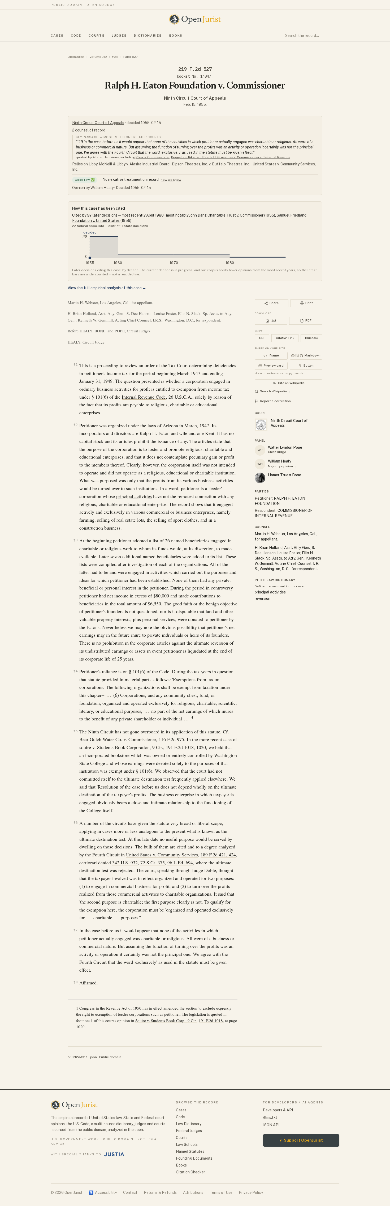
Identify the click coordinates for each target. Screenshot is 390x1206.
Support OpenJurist (301, 1140)
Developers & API (278, 1110)
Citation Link (285, 338)
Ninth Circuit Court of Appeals (195, 98)
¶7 (75, 930)
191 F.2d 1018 (211, 1020)
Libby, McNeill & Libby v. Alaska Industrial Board (129, 164)
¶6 (75, 823)
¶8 (75, 982)
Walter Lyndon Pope (285, 447)
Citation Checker (190, 1172)
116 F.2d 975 (171, 739)
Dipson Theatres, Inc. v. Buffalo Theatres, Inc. (211, 164)
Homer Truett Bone (284, 475)
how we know (171, 180)
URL (262, 338)
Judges (119, 35)
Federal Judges (189, 1131)
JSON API (271, 1125)
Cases (57, 35)
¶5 (75, 731)
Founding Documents (194, 1158)
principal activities (134, 496)
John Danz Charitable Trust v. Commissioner (226, 215)
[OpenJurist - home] (195, 19)
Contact (130, 1192)
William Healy (279, 461)
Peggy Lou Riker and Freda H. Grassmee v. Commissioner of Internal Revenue (230, 157)
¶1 (75, 365)
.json (93, 1057)
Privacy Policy (251, 1192)
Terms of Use (221, 1192)
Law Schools (187, 1144)
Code (76, 35)
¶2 (75, 425)
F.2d (115, 57)
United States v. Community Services (162, 854)
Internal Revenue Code (144, 397)
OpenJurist (76, 57)
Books (176, 35)
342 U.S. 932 (125, 862)
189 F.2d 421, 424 (218, 854)
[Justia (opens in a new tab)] (114, 1154)
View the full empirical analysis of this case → (107, 288)
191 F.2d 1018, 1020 (186, 747)
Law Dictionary (188, 1124)
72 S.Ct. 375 (152, 862)
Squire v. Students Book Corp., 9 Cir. (166, 1020)
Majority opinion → (282, 466)
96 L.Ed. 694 (180, 862)
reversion (262, 598)
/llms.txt (270, 1117)
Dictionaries (148, 35)
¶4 (75, 671)
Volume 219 (98, 57)
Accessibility (103, 1192)
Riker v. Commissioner (153, 157)
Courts (97, 35)
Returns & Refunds (160, 1192)
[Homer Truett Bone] (260, 478)
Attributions (193, 1192)
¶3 (75, 540)
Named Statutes (190, 1151)
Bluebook (311, 338)
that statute (89, 679)
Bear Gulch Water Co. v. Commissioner (117, 739)
